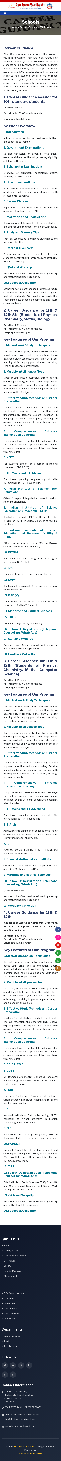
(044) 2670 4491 (13, 1407)
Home (6, 1245)
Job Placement (10, 1346)
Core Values (9, 1261)
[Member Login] (58, 968)
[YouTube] (58, 945)
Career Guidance (11, 1336)
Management (10, 1276)
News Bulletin (10, 1308)
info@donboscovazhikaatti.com (20, 1419)
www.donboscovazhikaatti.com (20, 1426)
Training (7, 1341)
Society (7, 1266)
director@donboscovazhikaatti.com (22, 1414)
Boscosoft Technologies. (30, 1453)
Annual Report (10, 1303)
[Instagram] (58, 937)
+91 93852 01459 (32, 1407)
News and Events (12, 1313)
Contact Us (9, 1318)
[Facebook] (58, 929)
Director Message (12, 1271)
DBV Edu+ (8, 1298)
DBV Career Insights (13, 1293)
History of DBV (11, 1250)
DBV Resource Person (14, 1255)
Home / (14, 27)
